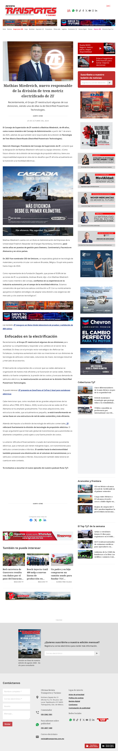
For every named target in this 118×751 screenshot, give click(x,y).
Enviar (7, 724)
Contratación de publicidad (79, 708)
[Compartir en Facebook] (31, 520)
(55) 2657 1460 (46, 728)
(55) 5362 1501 (46, 714)
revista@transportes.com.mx (52, 739)
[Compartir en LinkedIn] (44, 520)
